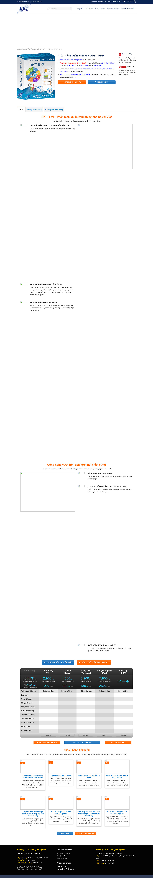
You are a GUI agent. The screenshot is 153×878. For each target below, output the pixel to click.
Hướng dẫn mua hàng (54, 110)
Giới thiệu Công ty (63, 867)
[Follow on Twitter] (115, 1)
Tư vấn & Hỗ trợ (127, 54)
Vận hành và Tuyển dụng (65, 869)
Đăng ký (48, 735)
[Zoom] (20, 97)
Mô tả (21, 110)
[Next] (129, 777)
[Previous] (20, 777)
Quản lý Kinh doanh (127, 9)
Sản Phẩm (88, 9)
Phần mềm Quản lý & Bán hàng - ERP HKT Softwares (44, 49)
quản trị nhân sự (71, 121)
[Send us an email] (117, 1)
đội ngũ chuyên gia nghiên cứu (39, 754)
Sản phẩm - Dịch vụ (63, 853)
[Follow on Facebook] (112, 1)
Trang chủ (79, 9)
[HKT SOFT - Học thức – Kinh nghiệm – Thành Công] (30, 9)
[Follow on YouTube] (119, 1)
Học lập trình (99, 9)
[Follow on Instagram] (114, 1)
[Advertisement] (76, 29)
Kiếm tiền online (112, 9)
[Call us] (35, 868)
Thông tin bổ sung (34, 110)
